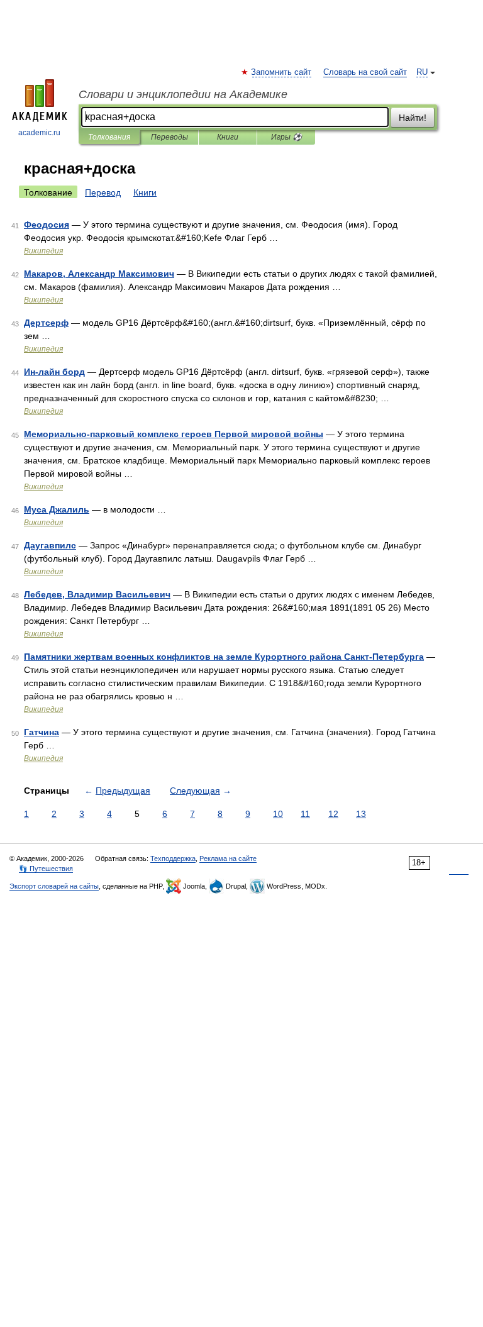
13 (361, 814)
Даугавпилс (50, 545)
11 (305, 814)
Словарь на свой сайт (365, 72)
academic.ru (39, 132)
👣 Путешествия (46, 868)
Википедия (43, 251)
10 (278, 814)
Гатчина (41, 732)
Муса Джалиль (56, 509)
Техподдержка (173, 858)
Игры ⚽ (286, 137)
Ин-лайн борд (54, 372)
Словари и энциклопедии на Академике (183, 94)
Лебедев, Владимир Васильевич (97, 594)
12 (333, 814)
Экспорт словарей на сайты (54, 886)
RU (422, 72)
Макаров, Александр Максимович (99, 274)
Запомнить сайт (281, 72)
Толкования (109, 137)
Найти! (412, 118)
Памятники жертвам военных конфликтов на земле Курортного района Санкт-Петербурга (224, 657)
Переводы (169, 137)
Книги (227, 137)
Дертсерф (46, 323)
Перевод (103, 192)
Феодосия (46, 224)
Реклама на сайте (228, 858)
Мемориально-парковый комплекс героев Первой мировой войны (173, 434)
